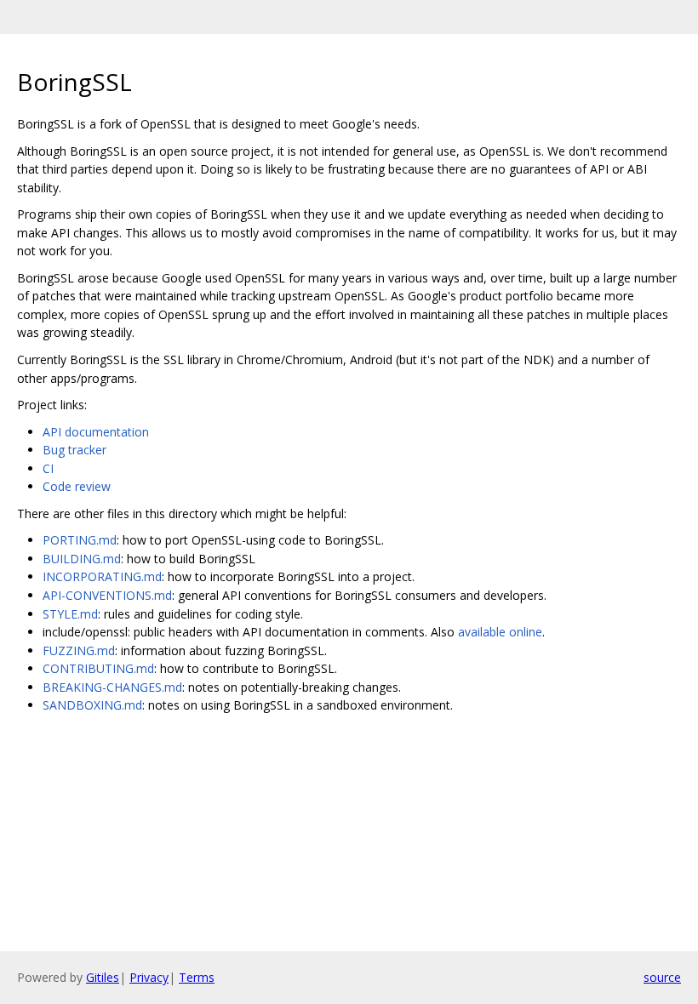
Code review (77, 486)
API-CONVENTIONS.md (107, 595)
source (662, 977)
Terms (197, 977)
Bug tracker (74, 450)
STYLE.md (70, 614)
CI (48, 468)
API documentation (96, 432)
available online (500, 632)
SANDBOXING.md (92, 705)
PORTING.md (80, 540)
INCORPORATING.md (102, 576)
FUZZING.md (79, 650)
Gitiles (102, 977)
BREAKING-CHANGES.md (112, 687)
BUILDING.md (82, 558)
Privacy (149, 977)
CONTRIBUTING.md (98, 668)
